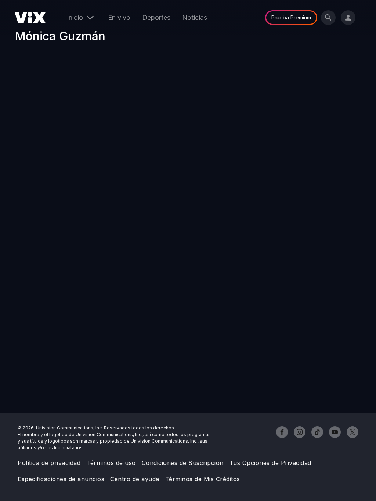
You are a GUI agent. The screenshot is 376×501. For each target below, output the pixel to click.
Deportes (156, 17)
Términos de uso (111, 463)
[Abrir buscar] (328, 17)
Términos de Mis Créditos (202, 479)
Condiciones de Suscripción (183, 463)
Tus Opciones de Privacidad (270, 463)
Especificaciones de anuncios (61, 479)
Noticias (194, 17)
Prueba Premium (291, 17)
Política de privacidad (49, 463)
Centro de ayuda (134, 479)
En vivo (119, 17)
